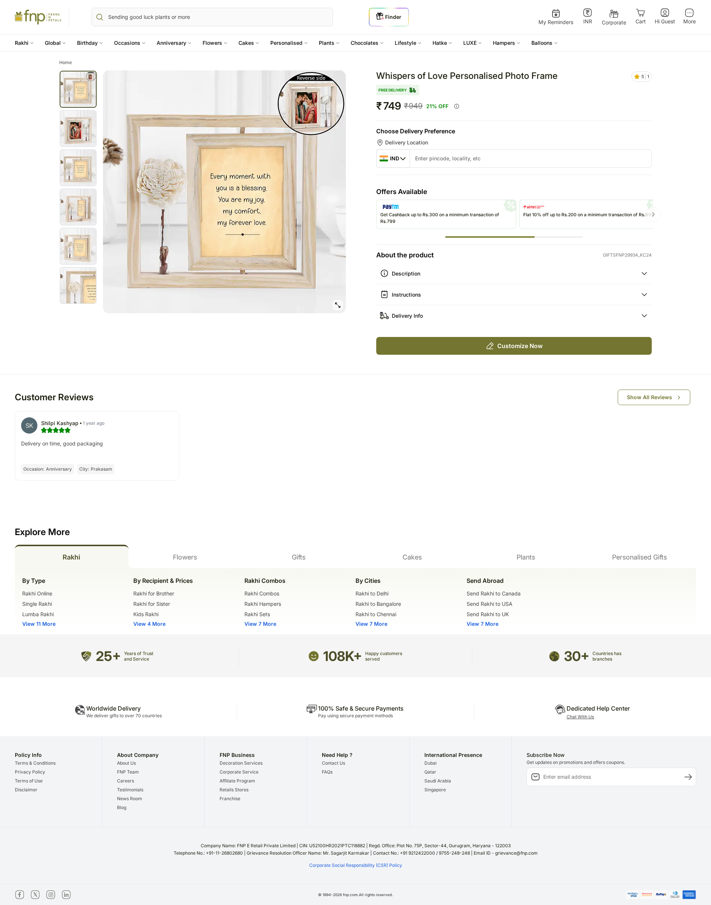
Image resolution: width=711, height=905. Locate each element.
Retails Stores (234, 789)
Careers (125, 781)
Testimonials (130, 789)
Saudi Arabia (437, 781)
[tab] (71, 556)
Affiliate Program (237, 781)
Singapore (435, 789)
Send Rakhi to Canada (494, 593)
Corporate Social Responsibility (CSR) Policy (355, 865)
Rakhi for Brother (153, 593)
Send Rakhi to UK (488, 614)
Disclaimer (26, 789)
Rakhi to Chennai (376, 614)
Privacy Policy (30, 772)
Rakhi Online (37, 593)
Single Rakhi (37, 604)
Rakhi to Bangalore (378, 604)
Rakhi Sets (257, 614)
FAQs (327, 772)
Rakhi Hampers (262, 604)
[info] (456, 106)
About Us (126, 763)
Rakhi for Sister (151, 604)
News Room (129, 798)
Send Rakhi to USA (490, 604)
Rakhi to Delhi (372, 593)
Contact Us (333, 763)
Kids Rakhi (145, 614)
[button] (24, 43)
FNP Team (128, 772)
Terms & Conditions (35, 763)
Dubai (430, 763)
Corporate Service (239, 772)
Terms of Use (29, 781)
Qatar (430, 772)
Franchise (230, 798)
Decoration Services (241, 763)
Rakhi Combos (261, 593)
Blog (121, 807)
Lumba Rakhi (38, 614)
